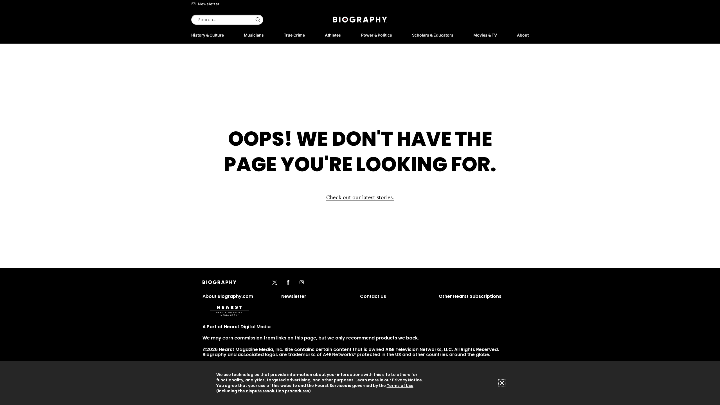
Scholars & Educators (432, 35)
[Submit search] (258, 20)
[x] (275, 282)
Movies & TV (485, 35)
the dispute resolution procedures (273, 391)
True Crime (294, 35)
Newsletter (209, 4)
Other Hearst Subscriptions (470, 296)
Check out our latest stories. (360, 197)
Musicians (254, 35)
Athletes (333, 35)
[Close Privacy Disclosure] (502, 383)
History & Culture (207, 35)
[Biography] (360, 19)
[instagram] (302, 282)
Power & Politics (376, 35)
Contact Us (373, 296)
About (523, 35)
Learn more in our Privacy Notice (389, 380)
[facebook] (288, 282)
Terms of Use (400, 385)
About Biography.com (227, 296)
